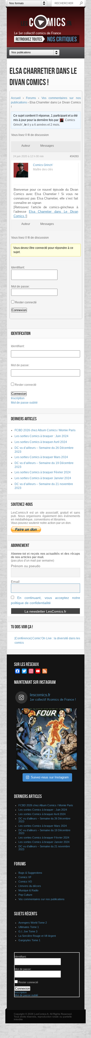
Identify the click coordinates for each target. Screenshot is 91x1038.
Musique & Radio (28, 890)
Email (15, 582)
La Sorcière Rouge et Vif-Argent (37, 935)
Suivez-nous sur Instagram (50, 777)
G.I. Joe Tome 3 (27, 931)
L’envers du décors (29, 885)
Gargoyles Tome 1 (29, 940)
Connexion (19, 310)
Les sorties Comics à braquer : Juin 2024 (41, 436)
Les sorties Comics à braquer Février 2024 (43, 472)
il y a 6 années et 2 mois (43, 124)
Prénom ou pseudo (25, 566)
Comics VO (25, 881)
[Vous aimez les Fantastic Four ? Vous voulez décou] (47, 739)
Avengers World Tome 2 (32, 922)
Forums (31, 98)
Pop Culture (25, 894)
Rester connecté (26, 302)
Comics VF (25, 877)
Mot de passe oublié (24, 402)
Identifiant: (18, 267)
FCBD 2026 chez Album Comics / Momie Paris (45, 430)
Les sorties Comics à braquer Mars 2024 (41, 457)
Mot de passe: (20, 286)
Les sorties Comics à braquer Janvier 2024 (43, 478)
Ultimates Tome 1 (28, 927)
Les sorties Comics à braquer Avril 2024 (41, 442)
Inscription (18, 398)
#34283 (74, 156)
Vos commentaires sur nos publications (41, 899)
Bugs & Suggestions (30, 872)
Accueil (16, 98)
